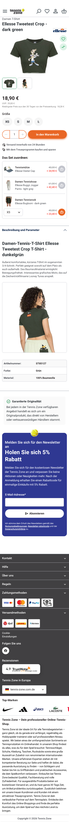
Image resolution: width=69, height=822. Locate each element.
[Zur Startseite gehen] (17, 11)
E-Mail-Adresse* (15, 494)
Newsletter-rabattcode (38, 526)
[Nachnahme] (47, 602)
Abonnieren (36, 513)
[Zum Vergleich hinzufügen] (63, 46)
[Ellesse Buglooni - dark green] (9, 201)
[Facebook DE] (5, 650)
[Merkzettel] (47, 11)
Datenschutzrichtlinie (15, 529)
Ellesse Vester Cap (25, 170)
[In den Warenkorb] (61, 212)
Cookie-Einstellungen (5, 635)
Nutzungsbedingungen (16, 526)
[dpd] (8, 623)
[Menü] (5, 11)
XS (8, 122)
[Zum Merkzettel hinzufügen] (63, 38)
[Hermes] (34, 623)
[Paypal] (34, 602)
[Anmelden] (55, 11)
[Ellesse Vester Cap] (9, 169)
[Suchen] (38, 11)
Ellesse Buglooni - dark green (30, 203)
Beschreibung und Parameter (20, 230)
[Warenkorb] (64, 11)
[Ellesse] (60, 30)
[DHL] (21, 623)
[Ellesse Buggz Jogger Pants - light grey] (9, 185)
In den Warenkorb (47, 134)
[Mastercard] (21, 602)
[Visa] (8, 602)
